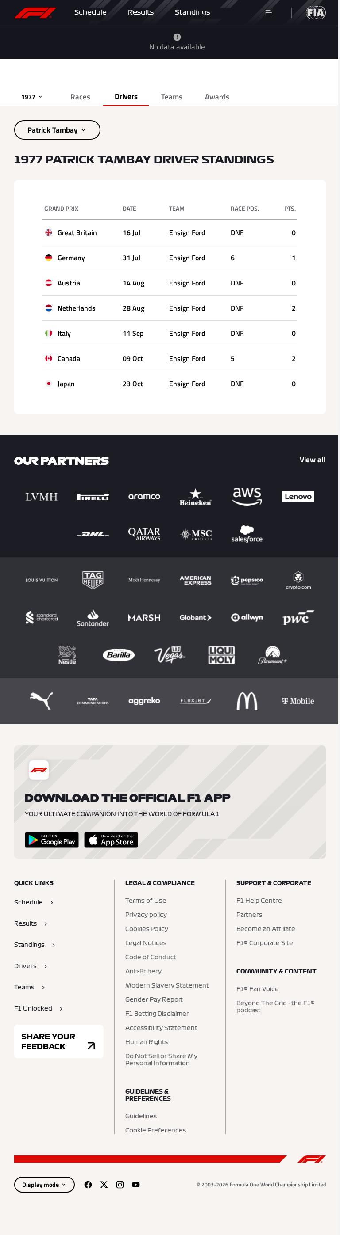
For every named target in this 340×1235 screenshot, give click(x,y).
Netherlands (77, 308)
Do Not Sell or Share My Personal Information (161, 1060)
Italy (64, 333)
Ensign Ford (187, 232)
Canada (69, 358)
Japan (66, 383)
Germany (71, 257)
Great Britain (77, 232)
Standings (192, 12)
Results (141, 12)
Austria (69, 282)
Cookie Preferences (155, 1130)
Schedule (90, 12)
